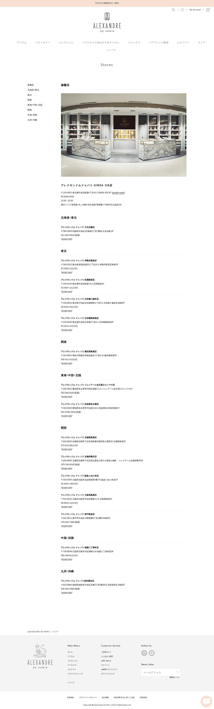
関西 (30, 109)
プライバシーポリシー (88, 697)
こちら (177, 677)
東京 (30, 94)
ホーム (70, 652)
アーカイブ (72, 665)
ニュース (111, 49)
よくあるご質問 (107, 656)
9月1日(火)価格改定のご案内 (107, 3)
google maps (118, 192)
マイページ (105, 665)
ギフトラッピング (108, 673)
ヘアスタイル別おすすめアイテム (101, 42)
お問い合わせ (106, 660)
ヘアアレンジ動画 (159, 42)
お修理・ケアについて (109, 669)
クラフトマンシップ (75, 673)
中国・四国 (32, 114)
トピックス (134, 42)
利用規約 (70, 697)
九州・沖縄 (32, 119)
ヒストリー (183, 42)
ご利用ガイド (106, 652)
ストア (201, 42)
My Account (195, 10)
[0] (207, 10)
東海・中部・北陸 (35, 104)
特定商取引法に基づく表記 (124, 697)
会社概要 (105, 697)
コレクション (73, 660)
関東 (30, 99)
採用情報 (143, 697)
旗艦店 (31, 84)
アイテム (71, 656)
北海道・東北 (33, 89)
